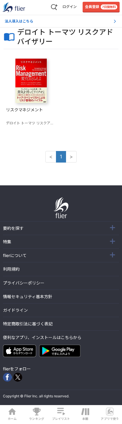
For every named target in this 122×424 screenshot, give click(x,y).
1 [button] (61, 157)
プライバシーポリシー (23, 282)
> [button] (71, 157)
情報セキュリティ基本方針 (27, 296)
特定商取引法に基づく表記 (28, 323)
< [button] (50, 157)
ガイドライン (15, 310)
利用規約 (11, 269)
